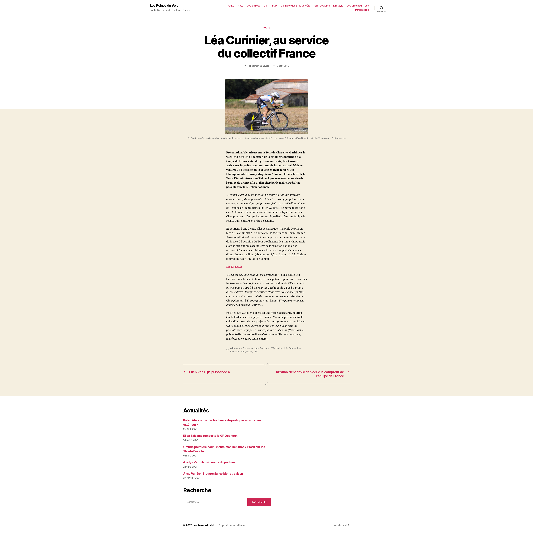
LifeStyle (338, 5)
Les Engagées (234, 267)
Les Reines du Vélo (164, 5)
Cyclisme (264, 348)
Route (230, 5)
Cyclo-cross (253, 5)
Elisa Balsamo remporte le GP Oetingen (210, 435)
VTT (266, 5)
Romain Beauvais (260, 65)
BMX (274, 5)
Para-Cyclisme (322, 5)
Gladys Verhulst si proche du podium (209, 462)
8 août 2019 (283, 65)
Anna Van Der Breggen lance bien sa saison (213, 473)
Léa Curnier (290, 348)
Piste (240, 5)
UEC (256, 351)
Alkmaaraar (236, 348)
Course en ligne (251, 348)
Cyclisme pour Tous (358, 5)
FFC (273, 348)
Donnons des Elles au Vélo (295, 5)
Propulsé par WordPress (231, 525)
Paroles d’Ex (362, 9)
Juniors (279, 348)
